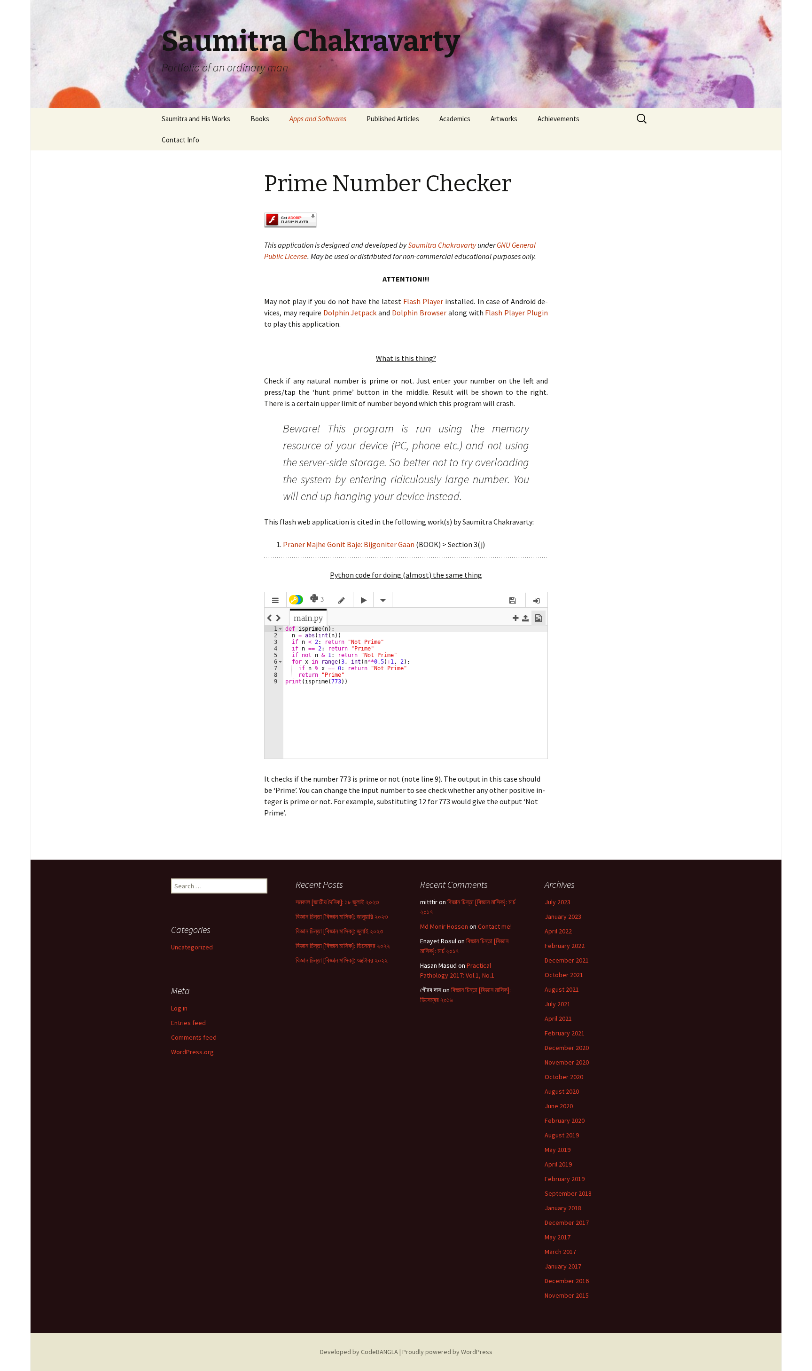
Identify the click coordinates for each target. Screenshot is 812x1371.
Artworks (504, 118)
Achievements (558, 118)
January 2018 (563, 1208)
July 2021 (557, 1004)
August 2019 (562, 1135)
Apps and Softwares (317, 118)
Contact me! (495, 926)
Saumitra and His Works (196, 118)
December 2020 (567, 1047)
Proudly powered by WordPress (447, 1351)
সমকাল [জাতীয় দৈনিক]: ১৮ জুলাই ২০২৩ (337, 902)
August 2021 (562, 989)
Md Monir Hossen (444, 926)
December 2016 (567, 1281)
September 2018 (568, 1193)
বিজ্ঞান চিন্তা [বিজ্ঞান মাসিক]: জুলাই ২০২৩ (339, 931)
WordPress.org (192, 1052)
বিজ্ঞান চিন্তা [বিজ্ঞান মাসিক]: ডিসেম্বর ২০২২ (343, 945)
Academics (454, 118)
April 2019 (558, 1164)
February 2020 (565, 1120)
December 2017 (567, 1222)
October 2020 (564, 1077)
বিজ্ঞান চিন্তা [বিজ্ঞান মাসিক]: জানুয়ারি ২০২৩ (342, 916)
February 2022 (565, 945)
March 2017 (560, 1251)
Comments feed (194, 1037)
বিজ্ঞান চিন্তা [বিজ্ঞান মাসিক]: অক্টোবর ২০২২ (342, 960)
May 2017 (557, 1237)
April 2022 (558, 931)
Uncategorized (192, 947)
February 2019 (565, 1179)
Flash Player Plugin (516, 312)
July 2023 (557, 902)
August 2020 (562, 1091)
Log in (179, 1008)
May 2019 (557, 1149)
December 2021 (567, 960)
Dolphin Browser (419, 312)
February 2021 (565, 1033)
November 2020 (567, 1062)
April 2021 (558, 1018)
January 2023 (563, 916)
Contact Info (180, 139)
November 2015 (567, 1295)
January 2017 (563, 1266)
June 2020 (559, 1106)
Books (259, 118)
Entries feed (188, 1022)
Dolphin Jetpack (350, 312)
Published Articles (393, 118)
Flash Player (423, 301)
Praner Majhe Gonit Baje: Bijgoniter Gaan (348, 544)
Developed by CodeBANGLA (359, 1351)
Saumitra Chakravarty (442, 245)
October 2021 (564, 975)
